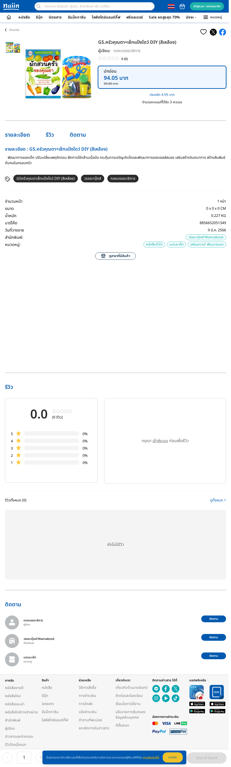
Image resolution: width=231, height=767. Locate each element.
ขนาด (9, 209)
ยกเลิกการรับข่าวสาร (94, 728)
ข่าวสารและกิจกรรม (19, 736)
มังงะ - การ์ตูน (197, 17)
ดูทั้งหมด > (218, 500)
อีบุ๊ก (39, 17)
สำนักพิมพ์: (14, 237)
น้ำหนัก (10, 216)
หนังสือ (24, 17)
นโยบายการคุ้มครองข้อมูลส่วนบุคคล (131, 714)
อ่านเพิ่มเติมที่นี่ (151, 758)
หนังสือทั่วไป (154, 244)
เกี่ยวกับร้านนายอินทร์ (132, 687)
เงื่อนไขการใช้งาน (128, 704)
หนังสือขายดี (14, 688)
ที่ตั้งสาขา (122, 725)
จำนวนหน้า (13, 201)
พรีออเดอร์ (134, 17)
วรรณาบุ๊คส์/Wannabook (206, 237)
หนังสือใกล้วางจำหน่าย (21, 712)
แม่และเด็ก (176, 244)
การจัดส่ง (86, 704)
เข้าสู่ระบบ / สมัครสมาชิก (207, 6)
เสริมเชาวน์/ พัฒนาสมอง (207, 244)
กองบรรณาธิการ (127, 51)
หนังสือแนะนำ (15, 704)
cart (182, 6)
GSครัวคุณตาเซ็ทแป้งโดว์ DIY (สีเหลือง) (45, 178)
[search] (38, 6)
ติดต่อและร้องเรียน (129, 695)
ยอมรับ (173, 757)
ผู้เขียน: (104, 51)
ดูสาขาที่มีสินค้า (119, 256)
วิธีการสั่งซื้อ (87, 687)
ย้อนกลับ (14, 30)
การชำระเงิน (87, 695)
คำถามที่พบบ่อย (90, 720)
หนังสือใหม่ (13, 696)
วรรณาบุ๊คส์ (92, 178)
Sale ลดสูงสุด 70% (164, 17)
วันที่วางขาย (14, 230)
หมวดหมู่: (13, 245)
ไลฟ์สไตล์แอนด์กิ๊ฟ (106, 17)
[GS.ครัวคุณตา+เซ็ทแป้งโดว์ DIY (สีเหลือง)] (213, 32)
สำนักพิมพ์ (12, 720)
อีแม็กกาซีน (77, 17)
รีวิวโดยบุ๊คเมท (15, 744)
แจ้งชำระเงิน (88, 712)
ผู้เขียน (10, 728)
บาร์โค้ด (11, 223)
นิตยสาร (55, 17)
